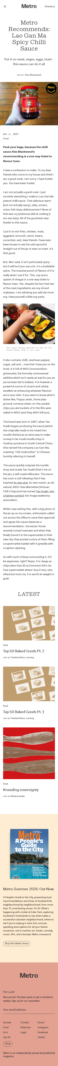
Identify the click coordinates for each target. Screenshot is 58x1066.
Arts (5, 1032)
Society (7, 1022)
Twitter (41, 1037)
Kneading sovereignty (21, 789)
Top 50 (6, 1037)
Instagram (43, 1027)
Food (6, 138)
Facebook (43, 1032)
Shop (8, 1043)
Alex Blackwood (33, 74)
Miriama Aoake (14, 796)
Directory (50, 6)
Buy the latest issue (16, 943)
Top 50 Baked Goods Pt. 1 (23, 711)
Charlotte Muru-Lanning (18, 657)
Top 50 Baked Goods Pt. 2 (23, 651)
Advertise (25, 1027)
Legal (23, 1032)
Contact (24, 1022)
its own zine (21, 483)
